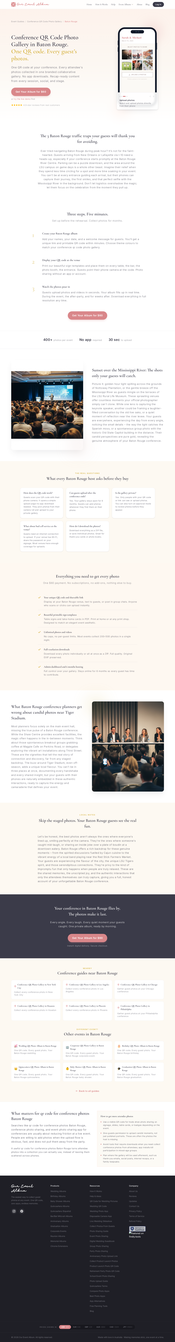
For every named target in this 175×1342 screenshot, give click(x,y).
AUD (100, 1327)
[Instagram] (14, 1211)
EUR (76, 1327)
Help (113, 4)
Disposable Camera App (101, 1216)
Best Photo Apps (97, 1296)
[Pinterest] (21, 1211)
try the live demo (22, 99)
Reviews (133, 1196)
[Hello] (121, 96)
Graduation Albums (59, 1226)
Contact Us (134, 1206)
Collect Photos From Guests (102, 1226)
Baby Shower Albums (60, 1201)
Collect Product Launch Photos (104, 1261)
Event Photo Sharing (99, 1236)
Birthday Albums (57, 1196)
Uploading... (138, 75)
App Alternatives (97, 1301)
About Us (133, 1191)
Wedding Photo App (99, 1211)
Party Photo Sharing (99, 1251)
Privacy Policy (135, 1211)
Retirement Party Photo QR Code (105, 1271)
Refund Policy (135, 1221)
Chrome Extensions (59, 1246)
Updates (133, 1201)
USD (65, 1327)
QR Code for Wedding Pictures (104, 1201)
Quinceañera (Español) (60, 1211)
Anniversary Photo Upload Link (104, 1256)
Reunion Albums (57, 1236)
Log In (158, 4)
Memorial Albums (58, 1241)
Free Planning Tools (98, 1306)
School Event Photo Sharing (102, 1276)
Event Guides (17, 21)
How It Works (101, 4)
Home (89, 4)
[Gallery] (126, 96)
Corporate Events (58, 1231)
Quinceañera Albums (59, 1206)
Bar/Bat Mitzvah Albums (61, 1216)
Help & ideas (95, 1196)
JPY (127, 1327)
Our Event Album (22, 1189)
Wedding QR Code (98, 1206)
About (139, 4)
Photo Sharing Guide (99, 1231)
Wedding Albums (58, 1191)
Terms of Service (136, 1216)
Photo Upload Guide (99, 1281)
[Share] (124, 96)
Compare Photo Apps (99, 1291)
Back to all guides (89, 1091)
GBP (88, 1327)
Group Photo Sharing (99, 1246)
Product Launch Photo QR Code (104, 1266)
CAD (114, 1327)
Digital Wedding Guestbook (102, 1241)
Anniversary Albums (59, 1221)
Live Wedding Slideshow (101, 1221)
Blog (147, 4)
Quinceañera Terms (98, 1286)
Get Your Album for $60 (31, 91)
